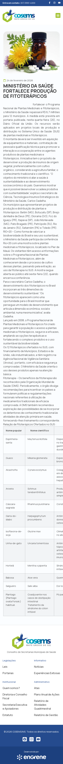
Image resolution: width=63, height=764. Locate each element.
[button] (58, 15)
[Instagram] (31, 739)
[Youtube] (59, 3)
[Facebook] (25, 739)
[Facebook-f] (49, 3)
